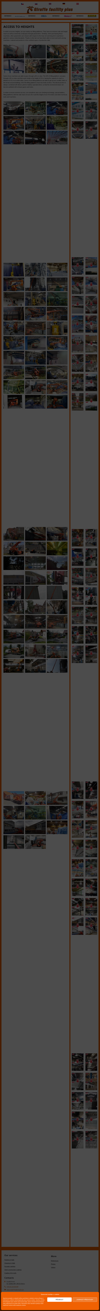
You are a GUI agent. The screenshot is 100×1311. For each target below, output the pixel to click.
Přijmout (59, 1299)
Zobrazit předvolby (85, 1299)
